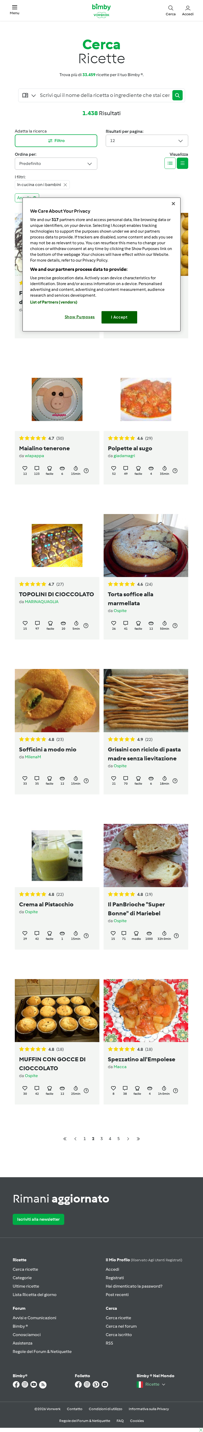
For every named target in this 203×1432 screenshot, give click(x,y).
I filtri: (20, 176)
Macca (120, 1066)
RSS (109, 1343)
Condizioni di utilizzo (105, 1409)
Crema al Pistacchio (46, 904)
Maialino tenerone (44, 448)
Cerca (111, 1308)
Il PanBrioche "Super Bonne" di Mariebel (136, 909)
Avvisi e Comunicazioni (34, 1317)
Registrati (115, 1277)
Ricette (19, 1259)
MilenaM (33, 756)
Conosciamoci (27, 1334)
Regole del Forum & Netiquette (42, 1351)
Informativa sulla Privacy (149, 1409)
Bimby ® (20, 1326)
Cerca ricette (25, 1269)
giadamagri (124, 455)
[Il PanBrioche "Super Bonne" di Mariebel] (146, 855)
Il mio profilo (144, 1259)
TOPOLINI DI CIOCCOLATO (56, 594)
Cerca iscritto (119, 1334)
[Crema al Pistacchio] (57, 855)
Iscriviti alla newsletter (38, 1219)
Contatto (74, 1409)
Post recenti (117, 1294)
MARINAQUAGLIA (41, 601)
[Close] (173, 203)
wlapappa (34, 455)
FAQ (120, 1421)
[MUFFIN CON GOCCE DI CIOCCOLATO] (57, 1010)
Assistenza (23, 1343)
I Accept (119, 317)
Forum (19, 1308)
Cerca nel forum (121, 1326)
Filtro (59, 140)
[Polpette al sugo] (146, 399)
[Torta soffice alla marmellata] (146, 545)
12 (112, 140)
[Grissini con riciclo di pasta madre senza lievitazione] (146, 700)
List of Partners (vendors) (53, 302)
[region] (101, 264)
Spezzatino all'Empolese (141, 1059)
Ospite (120, 610)
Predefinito (30, 163)
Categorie (22, 1277)
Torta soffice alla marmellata (130, 598)
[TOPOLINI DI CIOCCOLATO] (57, 545)
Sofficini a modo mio (47, 749)
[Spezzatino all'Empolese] (146, 1010)
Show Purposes (80, 317)
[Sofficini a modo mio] (57, 700)
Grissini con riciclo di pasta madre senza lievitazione (144, 754)
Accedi (112, 1269)
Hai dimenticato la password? (134, 1286)
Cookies (137, 1421)
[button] (15, 10)
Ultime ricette (26, 1286)
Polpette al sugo (130, 448)
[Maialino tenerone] (57, 399)
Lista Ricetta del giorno (35, 1294)
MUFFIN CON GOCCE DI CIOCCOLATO (52, 1063)
